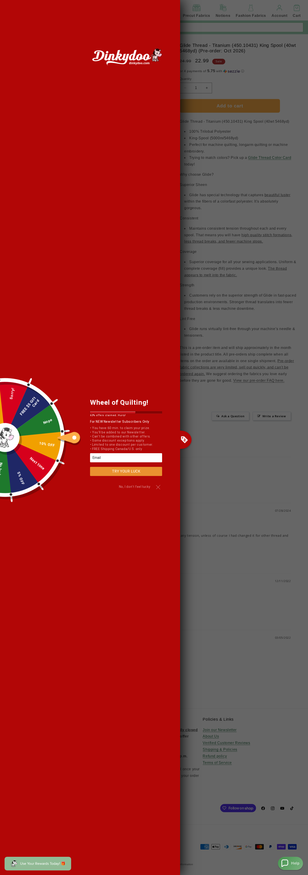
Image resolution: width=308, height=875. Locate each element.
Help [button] (295, 863)
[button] (290, 863)
